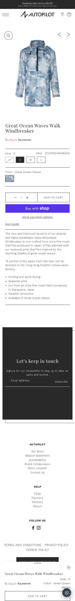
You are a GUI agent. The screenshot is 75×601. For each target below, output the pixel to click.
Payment (37, 497)
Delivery (37, 501)
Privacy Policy (56, 545)
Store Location (37, 468)
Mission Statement (37, 455)
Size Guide (12, 223)
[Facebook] (33, 527)
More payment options (37, 216)
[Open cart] (62, 14)
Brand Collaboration (38, 464)
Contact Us (37, 472)
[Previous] (59, 34)
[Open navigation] (6, 14)
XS (9, 159)
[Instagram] (39, 527)
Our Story (37, 451)
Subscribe (61, 381)
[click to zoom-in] (8, 35)
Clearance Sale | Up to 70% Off (37, 3)
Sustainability (37, 459)
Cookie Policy (37, 550)
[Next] (68, 34)
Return (37, 506)
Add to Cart (53, 197)
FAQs (37, 493)
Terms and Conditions (23, 545)
